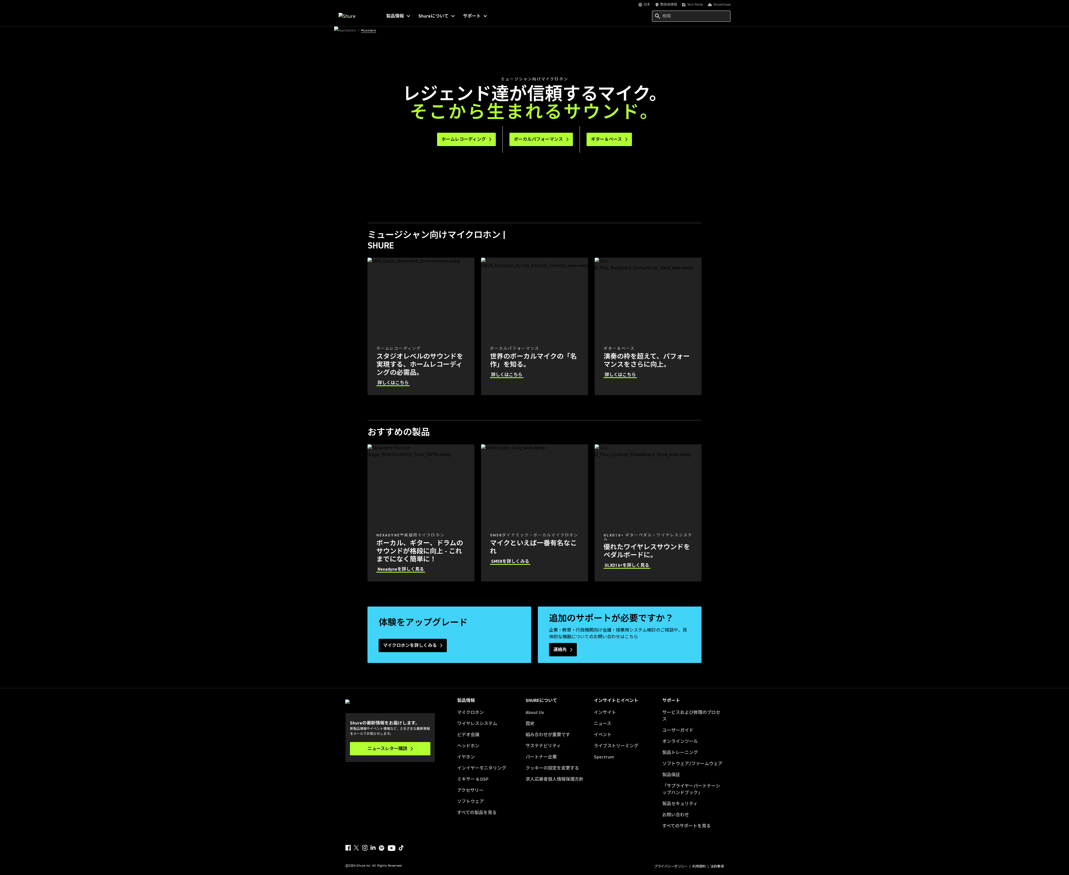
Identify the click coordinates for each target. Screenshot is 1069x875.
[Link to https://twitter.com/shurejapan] (356, 848)
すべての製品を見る (477, 812)
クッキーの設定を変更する (552, 768)
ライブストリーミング (616, 746)
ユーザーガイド (677, 730)
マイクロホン (470, 712)
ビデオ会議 (468, 735)
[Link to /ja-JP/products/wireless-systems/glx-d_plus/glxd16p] (648, 512)
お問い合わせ (675, 815)
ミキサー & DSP (473, 779)
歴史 (530, 723)
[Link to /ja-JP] (357, 16)
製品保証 (671, 775)
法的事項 (717, 866)
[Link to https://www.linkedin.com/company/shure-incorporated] (373, 848)
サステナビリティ (543, 746)
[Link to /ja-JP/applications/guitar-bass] (648, 326)
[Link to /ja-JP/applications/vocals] (534, 326)
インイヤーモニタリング (481, 768)
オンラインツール (680, 741)
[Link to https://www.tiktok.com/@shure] (401, 848)
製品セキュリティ (680, 804)
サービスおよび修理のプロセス (691, 716)
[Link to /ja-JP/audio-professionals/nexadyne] (420, 512)
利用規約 (699, 866)
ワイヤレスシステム (477, 723)
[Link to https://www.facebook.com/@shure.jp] (348, 848)
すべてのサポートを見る (686, 826)
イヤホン (466, 757)
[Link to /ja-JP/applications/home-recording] (420, 326)
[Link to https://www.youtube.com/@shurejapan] (392, 848)
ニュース (602, 723)
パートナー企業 (541, 757)
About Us (535, 712)
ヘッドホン (468, 746)
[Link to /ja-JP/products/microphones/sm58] (534, 512)
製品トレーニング (680, 752)
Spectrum (604, 757)
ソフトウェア (470, 801)
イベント (603, 735)
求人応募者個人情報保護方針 (554, 779)
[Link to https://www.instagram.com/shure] (364, 848)
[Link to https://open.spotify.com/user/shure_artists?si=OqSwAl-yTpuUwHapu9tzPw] (382, 848)
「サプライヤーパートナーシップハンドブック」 (693, 789)
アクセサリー (470, 790)
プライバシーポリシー (671, 866)
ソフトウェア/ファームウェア (692, 763)
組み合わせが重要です (548, 735)
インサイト (605, 712)
